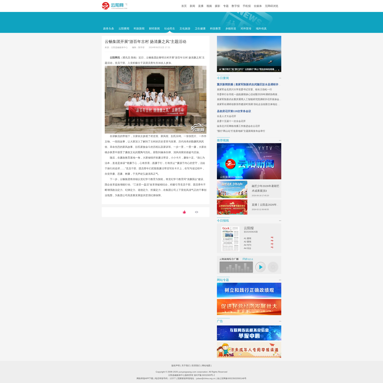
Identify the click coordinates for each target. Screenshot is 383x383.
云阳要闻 (123, 28)
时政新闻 (139, 28)
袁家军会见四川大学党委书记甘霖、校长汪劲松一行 (244, 89)
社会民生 (169, 28)
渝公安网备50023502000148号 (231, 378)
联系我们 (196, 365)
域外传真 (261, 28)
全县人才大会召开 (226, 116)
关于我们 (186, 365)
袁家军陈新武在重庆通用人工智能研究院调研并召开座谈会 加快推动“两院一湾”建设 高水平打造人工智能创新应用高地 (279, 99)
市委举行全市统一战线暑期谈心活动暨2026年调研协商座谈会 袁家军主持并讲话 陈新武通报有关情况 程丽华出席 (277, 94)
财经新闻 (154, 28)
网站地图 (206, 365)
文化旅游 (185, 28)
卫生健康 (200, 28)
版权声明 (175, 365)
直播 (200, 5)
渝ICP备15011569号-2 (204, 375)
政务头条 (108, 28)
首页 (184, 5)
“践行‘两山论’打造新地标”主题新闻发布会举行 (241, 131)
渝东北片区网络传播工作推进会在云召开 (238, 126)
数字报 (236, 5)
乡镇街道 (230, 28)
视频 (209, 5)
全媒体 (258, 5)
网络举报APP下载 (145, 378)
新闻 (192, 5)
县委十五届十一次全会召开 (231, 121)
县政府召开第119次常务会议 (234, 111)
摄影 (217, 5)
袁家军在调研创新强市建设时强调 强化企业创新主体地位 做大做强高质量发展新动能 (262, 104)
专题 (226, 5)
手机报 (247, 5)
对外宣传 (246, 28)
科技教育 (215, 28)
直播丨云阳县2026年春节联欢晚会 (272, 204)
